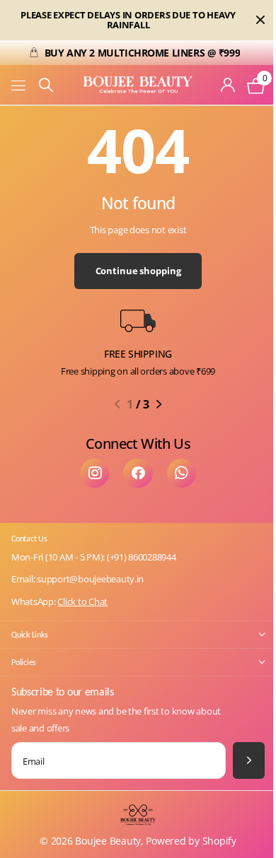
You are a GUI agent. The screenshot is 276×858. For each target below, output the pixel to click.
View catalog (19, 85)
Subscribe (249, 760)
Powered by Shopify (191, 840)
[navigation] (117, 404)
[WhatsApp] (181, 473)
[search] (46, 85)
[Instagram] (94, 473)
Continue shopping (138, 270)
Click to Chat (82, 601)
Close (260, 20)
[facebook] (137, 473)
